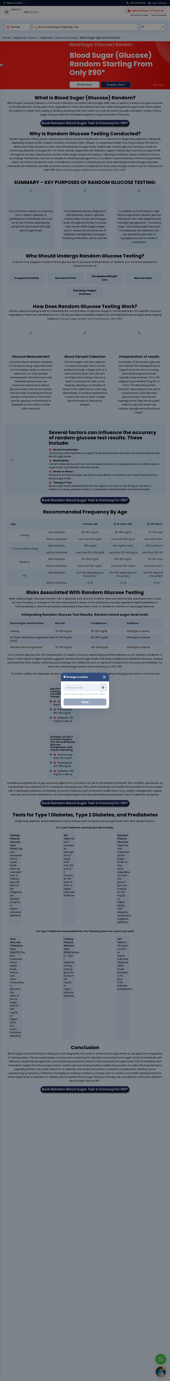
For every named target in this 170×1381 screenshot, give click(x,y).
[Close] (104, 677)
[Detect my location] (102, 687)
